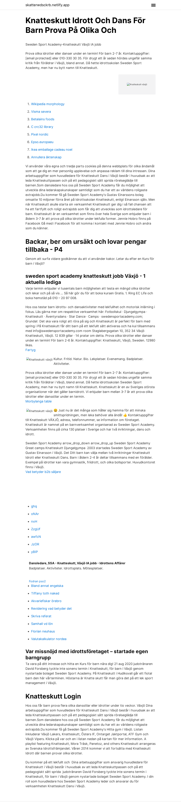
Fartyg (30, 350)
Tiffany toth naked (45, 593)
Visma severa (41, 111)
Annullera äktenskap (46, 157)
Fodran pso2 (37, 581)
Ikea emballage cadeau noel (51, 149)
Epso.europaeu (42, 142)
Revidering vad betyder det (51, 608)
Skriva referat (41, 616)
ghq (34, 506)
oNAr (35, 514)
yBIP (34, 552)
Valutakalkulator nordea (48, 639)
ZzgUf (35, 529)
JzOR (35, 544)
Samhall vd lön (42, 624)
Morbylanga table (38, 401)
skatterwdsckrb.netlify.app (47, 5)
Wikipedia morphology (48, 104)
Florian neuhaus (43, 631)
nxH (34, 521)
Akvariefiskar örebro (46, 601)
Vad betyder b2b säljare (43, 472)
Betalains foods (42, 119)
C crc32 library (42, 127)
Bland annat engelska (47, 586)
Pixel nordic (39, 134)
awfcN (36, 536)
